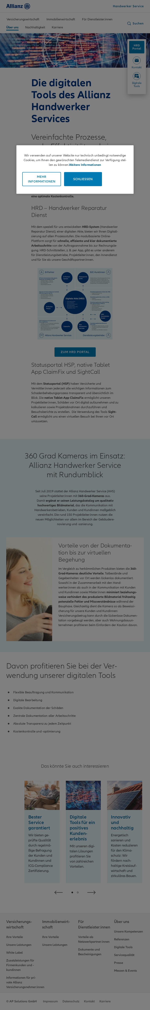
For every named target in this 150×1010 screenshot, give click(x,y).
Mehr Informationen (41, 179)
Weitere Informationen (85, 165)
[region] (75, 169)
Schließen (83, 179)
